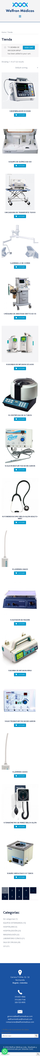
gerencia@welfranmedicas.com (20, 1016)
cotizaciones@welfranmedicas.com (20, 1022)
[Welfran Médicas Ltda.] (20, 7)
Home (4, 32)
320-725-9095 (20, 1002)
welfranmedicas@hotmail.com (20, 1019)
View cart (29, 47)
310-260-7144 (20, 999)
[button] (4, 1051)
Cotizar (21, 115)
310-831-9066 (20, 997)
